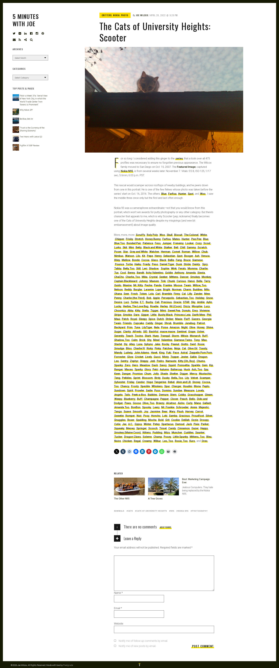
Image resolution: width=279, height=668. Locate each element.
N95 (172, 511)
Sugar (117, 331)
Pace (176, 352)
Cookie (175, 419)
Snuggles (120, 419)
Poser (117, 251)
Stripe (117, 314)
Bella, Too (177, 377)
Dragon (202, 356)
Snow (209, 297)
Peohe (148, 285)
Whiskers (157, 386)
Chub (205, 251)
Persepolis (167, 297)
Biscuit (178, 234)
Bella (199, 281)
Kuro (192, 440)
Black (163, 260)
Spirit (130, 390)
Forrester (119, 356)
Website (118, 623)
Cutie (117, 424)
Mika (144, 276)
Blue (163, 193)
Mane (197, 403)
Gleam (208, 394)
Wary (172, 411)
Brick (142, 340)
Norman (176, 289)
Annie (193, 407)
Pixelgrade (68, 665)
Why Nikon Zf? (26, 110)
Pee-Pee (196, 239)
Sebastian (169, 255)
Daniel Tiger (167, 264)
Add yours (165, 527)
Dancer (184, 276)
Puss (157, 390)
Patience (148, 243)
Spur (167, 386)
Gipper (145, 314)
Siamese (197, 260)
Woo (203, 193)
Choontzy (120, 310)
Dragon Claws (132, 436)
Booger (188, 255)
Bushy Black (165, 314)
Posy (146, 415)
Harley (164, 306)
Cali (157, 302)
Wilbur (157, 440)
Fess (158, 243)
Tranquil (165, 335)
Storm (175, 335)
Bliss (129, 348)
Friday (130, 382)
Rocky (165, 344)
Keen (117, 373)
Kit (143, 255)
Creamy (147, 440)
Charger (176, 386)
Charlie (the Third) (134, 297)
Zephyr (134, 361)
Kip (211, 365)
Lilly (189, 293)
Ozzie (194, 419)
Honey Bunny (153, 239)
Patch (125, 318)
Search (31, 39)
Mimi (163, 310)
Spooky (146, 407)
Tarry (207, 281)
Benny (131, 272)
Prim (130, 327)
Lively (148, 356)
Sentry (124, 361)
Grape (191, 331)
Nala (156, 327)
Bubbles (152, 394)
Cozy (199, 243)
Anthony (179, 272)
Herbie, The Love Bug (135, 306)
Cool (123, 272)
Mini (131, 247)
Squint (172, 365)
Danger (126, 373)
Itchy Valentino (154, 272)
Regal (137, 440)
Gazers (196, 318)
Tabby (117, 268)
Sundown (119, 390)
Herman (165, 251)
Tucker (118, 436)
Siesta (201, 272)
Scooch (153, 428)
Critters (107, 15)
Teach (129, 335)
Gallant (207, 403)
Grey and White (139, 251)
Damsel (179, 424)
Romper (130, 415)
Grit (167, 419)
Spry (205, 264)
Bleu (209, 436)
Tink (163, 281)
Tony (197, 340)
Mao (204, 340)
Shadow (154, 268)
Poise (164, 327)
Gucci (157, 356)
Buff (139, 398)
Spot (190, 193)
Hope (150, 382)
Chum (147, 373)
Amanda (191, 272)
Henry (158, 255)
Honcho (155, 415)
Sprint (136, 377)
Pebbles (127, 377)
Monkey (206, 276)
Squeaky (119, 428)
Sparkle (195, 365)
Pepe (150, 255)
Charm (187, 289)
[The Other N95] (129, 486)
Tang (117, 377)
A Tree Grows (155, 498)
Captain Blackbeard (125, 281)
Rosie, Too (181, 440)
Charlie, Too (133, 276)
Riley (117, 260)
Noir (139, 415)
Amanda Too (121, 407)
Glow (130, 356)
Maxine (127, 285)
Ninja (177, 348)
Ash (197, 255)
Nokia (116, 15)
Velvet (194, 377)
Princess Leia (182, 314)
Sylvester (119, 382)
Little (153, 314)
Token (143, 293)
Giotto (184, 344)
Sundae (177, 390)
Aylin (209, 302)
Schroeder (182, 407)
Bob (149, 297)
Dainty (196, 264)
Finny (177, 293)
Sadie (149, 390)
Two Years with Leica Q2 (31, 136)
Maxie (178, 318)
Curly (189, 403)
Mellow (126, 260)
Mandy (118, 352)
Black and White (152, 247)
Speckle (145, 386)
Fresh (134, 293)
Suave (127, 411)
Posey (167, 436)
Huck (187, 369)
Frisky (129, 239)
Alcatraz (171, 403)
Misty (165, 356)
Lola (151, 293)
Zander (198, 293)
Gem (204, 365)
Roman (186, 251)
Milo (206, 289)
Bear (164, 411)
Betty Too (128, 268)
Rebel (171, 382)
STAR (186, 302)
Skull (169, 234)
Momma (192, 268)
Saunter (200, 432)
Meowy (130, 428)
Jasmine (155, 411)
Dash (155, 365)
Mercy (193, 373)
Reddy (128, 289)
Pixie (196, 424)
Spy (206, 369)
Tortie (129, 264)
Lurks (117, 247)
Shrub (168, 323)
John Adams (141, 352)
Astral (184, 352)
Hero (135, 365)
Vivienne (205, 310)
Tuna (137, 327)
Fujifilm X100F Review (29, 145)
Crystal (153, 276)
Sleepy (143, 318)
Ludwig (128, 352)
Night (184, 327)
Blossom (147, 377)
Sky (193, 302)
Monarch (195, 335)
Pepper (164, 398)
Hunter (182, 193)
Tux (116, 272)
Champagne (151, 398)
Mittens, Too (197, 436)
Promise (138, 373)
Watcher (154, 251)
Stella (145, 310)
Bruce (187, 260)
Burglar (138, 289)
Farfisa (172, 193)
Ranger (118, 369)
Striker (169, 318)
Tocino (139, 335)
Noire (117, 440)
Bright (166, 289)
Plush (180, 411)
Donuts (186, 310)
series (179, 158)
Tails (127, 394)
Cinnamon (184, 428)
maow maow (167, 331)
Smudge (119, 348)
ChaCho (119, 276)
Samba (173, 415)
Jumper (166, 243)
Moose (178, 285)
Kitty (137, 310)
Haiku (137, 264)
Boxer (130, 419)
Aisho (181, 403)
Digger (184, 373)
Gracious (184, 415)
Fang (179, 260)
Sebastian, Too (185, 297)
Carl (157, 293)
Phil (209, 314)
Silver (209, 415)
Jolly (156, 373)
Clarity (127, 331)
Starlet (118, 344)
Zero (127, 365)
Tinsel (163, 428)
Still (138, 268)
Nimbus (118, 255)
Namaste (171, 361)
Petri (155, 369)
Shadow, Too (122, 340)
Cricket (139, 356)
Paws (128, 403)
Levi (144, 268)
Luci (126, 302)
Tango (118, 411)
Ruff (205, 335)
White (203, 234)
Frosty (135, 386)
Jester (184, 356)
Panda (157, 285)
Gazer (195, 428)
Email (118, 608)
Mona (197, 386)
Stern (173, 394)
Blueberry (129, 398)
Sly (125, 344)
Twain (187, 285)
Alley (132, 344)
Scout (206, 243)
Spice (152, 318)
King (162, 352)
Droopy (204, 419)
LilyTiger (147, 327)
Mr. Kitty (138, 285)
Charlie (203, 268)
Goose (137, 403)
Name (118, 592)
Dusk (179, 264)
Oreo (204, 440)
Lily (187, 377)
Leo (116, 361)
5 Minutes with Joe (26, 20)
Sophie (165, 268)
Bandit (140, 272)
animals (119, 511)
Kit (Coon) (176, 306)
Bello (192, 398)
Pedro (160, 361)
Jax (124, 424)
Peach (183, 398)
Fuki (168, 352)
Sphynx (148, 344)
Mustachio (205, 373)
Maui (117, 318)
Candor (140, 382)
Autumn (164, 369)
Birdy (157, 377)
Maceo (129, 369)
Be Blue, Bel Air (26, 119)
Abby (130, 310)
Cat (184, 348)
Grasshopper (195, 394)
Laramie (149, 289)
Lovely (200, 390)
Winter (147, 424)
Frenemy (178, 243)
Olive (192, 327)
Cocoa (145, 260)
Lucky (117, 306)
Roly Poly (152, 234)
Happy (204, 428)
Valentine (166, 340)
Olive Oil (192, 348)
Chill (182, 247)
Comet (176, 251)
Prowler (139, 390)
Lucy (207, 306)
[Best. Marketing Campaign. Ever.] (199, 486)
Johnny (143, 281)
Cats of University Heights (151, 511)
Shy (149, 340)
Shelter (174, 373)
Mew (207, 293)
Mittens (173, 276)
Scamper (205, 377)
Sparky (139, 369)
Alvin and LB (183, 382)
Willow (196, 251)
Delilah (185, 419)
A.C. (130, 424)
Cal (184, 293)
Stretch (139, 239)
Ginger (159, 323)
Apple (156, 297)
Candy (172, 428)
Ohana (118, 293)
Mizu (167, 432)
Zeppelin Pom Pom (200, 352)
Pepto (205, 386)
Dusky (166, 377)
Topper (174, 356)
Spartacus (167, 424)
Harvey (189, 411)
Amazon (175, 327)
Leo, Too (168, 440)
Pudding (157, 432)
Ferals (182, 268)
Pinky (158, 348)
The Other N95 (121, 498)
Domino (166, 390)
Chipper (119, 239)
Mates (176, 239)
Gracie (177, 302)
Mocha (152, 419)
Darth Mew (198, 314)
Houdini (187, 386)
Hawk (154, 352)
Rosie (201, 344)
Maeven (154, 281)
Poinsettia (184, 365)
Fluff (187, 318)
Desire (118, 302)
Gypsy (138, 424)
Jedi (152, 361)
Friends (127, 323)
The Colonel (191, 234)
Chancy (124, 386)
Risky (150, 348)
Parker (205, 424)
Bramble (167, 293)
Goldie (169, 272)
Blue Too (119, 243)
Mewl (156, 340)
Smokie (127, 314)
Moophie (197, 306)
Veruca (205, 255)
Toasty (203, 348)
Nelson (118, 289)
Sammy (191, 247)
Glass (154, 260)
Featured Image (186, 166)
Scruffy (140, 234)
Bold (161, 419)
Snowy (196, 382)
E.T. (142, 302)
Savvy (163, 365)
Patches (167, 348)
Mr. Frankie (167, 407)
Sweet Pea (174, 310)
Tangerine (160, 382)
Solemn (147, 436)
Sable (193, 356)
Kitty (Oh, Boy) (186, 361)
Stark (148, 335)
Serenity (119, 335)
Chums (201, 361)
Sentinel (181, 331)
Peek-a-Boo (139, 394)
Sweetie (119, 415)
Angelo (118, 394)
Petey (156, 424)
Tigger (154, 310)
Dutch (160, 318)
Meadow (145, 365)
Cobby (182, 394)
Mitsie (184, 335)
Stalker (168, 247)
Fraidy (146, 264)
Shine (209, 327)
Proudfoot (198, 415)
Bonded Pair (134, 243)
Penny (118, 297)
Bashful (153, 331)
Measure (189, 390)
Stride (187, 264)
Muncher (177, 432)
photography (199, 511)
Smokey (195, 276)
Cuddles (189, 432)
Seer (126, 293)
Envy (195, 310)
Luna (139, 344)
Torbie (134, 302)
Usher (200, 331)
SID (145, 331)
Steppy (144, 361)
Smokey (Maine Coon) (127, 432)
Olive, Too (148, 403)
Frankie (167, 285)
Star (125, 251)
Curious (181, 281)
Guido (117, 285)
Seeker (163, 276)
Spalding (141, 419)
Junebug (190, 323)
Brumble (178, 323)
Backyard (119, 327)
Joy (146, 411)
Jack (189, 424)
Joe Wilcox (142, 15)
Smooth (137, 411)
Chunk (171, 281)
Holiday (200, 297)
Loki (164, 415)
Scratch (202, 247)
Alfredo (137, 331)
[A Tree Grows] (163, 486)
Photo (124, 15)
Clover (174, 398)
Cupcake (139, 323)
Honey (201, 327)
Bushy (149, 302)
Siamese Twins (183, 340)
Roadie (154, 306)
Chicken (127, 440)
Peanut (175, 344)
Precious (166, 302)
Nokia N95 (127, 171)
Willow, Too (199, 285)
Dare (136, 314)
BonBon (135, 407)
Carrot (199, 411)
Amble (201, 302)
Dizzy (186, 306)
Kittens (147, 432)
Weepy (118, 398)
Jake (157, 344)
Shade (164, 373)
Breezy (160, 403)
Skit (125, 247)
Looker (189, 243)
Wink (174, 268)
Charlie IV (139, 348)
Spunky (118, 365)
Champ (158, 436)
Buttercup (176, 369)
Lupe (158, 289)
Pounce (119, 264)
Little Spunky (180, 436)
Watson (129, 255)
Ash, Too (197, 369)
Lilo (138, 255)
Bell (176, 247)
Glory (148, 369)
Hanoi (191, 281)
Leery (156, 407)
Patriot (201, 323)
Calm (134, 340)
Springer (141, 428)
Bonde (136, 260)
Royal (133, 318)
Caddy (149, 323)
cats (130, 511)
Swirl (193, 344)
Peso (155, 264)
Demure (163, 394)
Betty (139, 247)
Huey (156, 335)
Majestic (204, 407)
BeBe (171, 260)
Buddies (197, 289)
